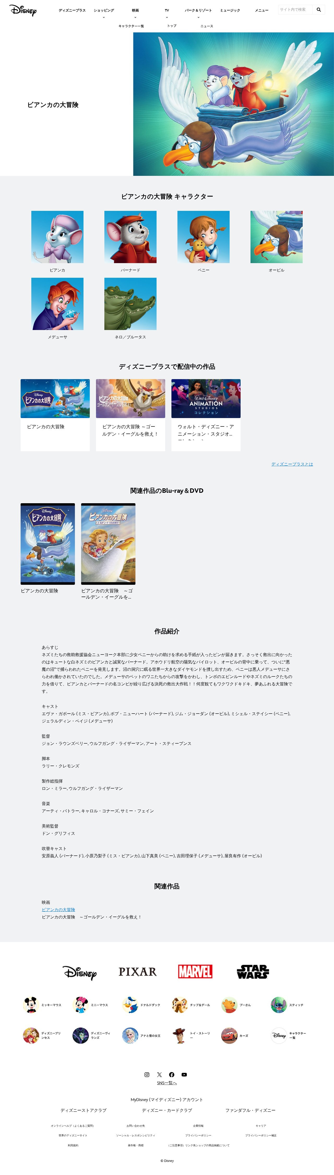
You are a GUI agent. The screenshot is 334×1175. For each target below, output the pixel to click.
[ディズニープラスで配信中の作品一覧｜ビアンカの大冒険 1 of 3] (55, 398)
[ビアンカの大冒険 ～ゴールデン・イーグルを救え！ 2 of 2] (108, 544)
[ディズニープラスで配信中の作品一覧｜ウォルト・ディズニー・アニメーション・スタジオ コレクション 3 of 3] (206, 398)
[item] (103, 10)
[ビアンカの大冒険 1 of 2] (48, 544)
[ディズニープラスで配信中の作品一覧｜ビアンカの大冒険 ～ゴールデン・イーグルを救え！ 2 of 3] (130, 398)
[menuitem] (72, 10)
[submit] (319, 10)
